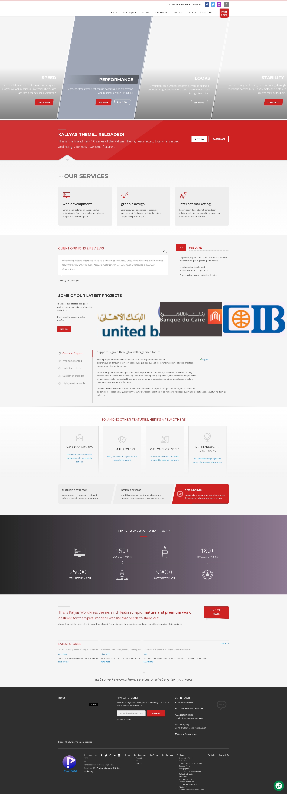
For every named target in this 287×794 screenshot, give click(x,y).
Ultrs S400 (62, 654)
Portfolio (211, 755)
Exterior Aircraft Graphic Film (190, 763)
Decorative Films (185, 758)
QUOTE (224, 13)
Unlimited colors (71, 368)
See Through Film (186, 779)
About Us (139, 758)
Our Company (140, 755)
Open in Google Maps (187, 734)
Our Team (153, 755)
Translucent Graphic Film (189, 784)
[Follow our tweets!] (105, 755)
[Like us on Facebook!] (101, 755)
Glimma (139, 763)
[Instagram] (219, 4)
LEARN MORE (44, 102)
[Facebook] (207, 4)
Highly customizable (73, 383)
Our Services (167, 755)
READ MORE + (63, 662)
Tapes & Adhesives (186, 782)
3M (137, 761)
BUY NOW (122, 102)
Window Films (184, 787)
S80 (145, 654)
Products (180, 755)
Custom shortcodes (73, 375)
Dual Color (183, 761)
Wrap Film (183, 776)
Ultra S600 (105, 654)
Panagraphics (184, 769)
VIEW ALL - (224, 643)
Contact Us (224, 755)
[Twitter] (213, 4)
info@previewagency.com (192, 718)
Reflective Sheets (186, 774)
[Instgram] (119, 755)
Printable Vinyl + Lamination (190, 771)
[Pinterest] (110, 755)
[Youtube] (114, 755)
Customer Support (72, 353)
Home (127, 755)
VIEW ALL (64, 329)
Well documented (72, 360)
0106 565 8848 (183, 4)
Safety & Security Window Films (191, 789)
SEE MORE (103, 102)
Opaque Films (184, 766)
